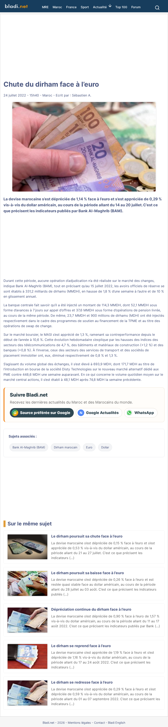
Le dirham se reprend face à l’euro (81, 646)
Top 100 (121, 7)
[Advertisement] (84, 47)
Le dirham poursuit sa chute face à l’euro (87, 536)
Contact (99, 722)
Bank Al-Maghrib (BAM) (100, 211)
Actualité (100, 7)
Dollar (105, 447)
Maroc (57, 7)
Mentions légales (79, 722)
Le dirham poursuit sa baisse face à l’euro (87, 573)
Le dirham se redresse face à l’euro (82, 682)
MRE (45, 7)
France (71, 7)
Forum (136, 7)
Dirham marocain (65, 447)
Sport (85, 7)
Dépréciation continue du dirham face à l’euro (91, 609)
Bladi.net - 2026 (54, 722)
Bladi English (116, 722)
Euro (89, 447)
